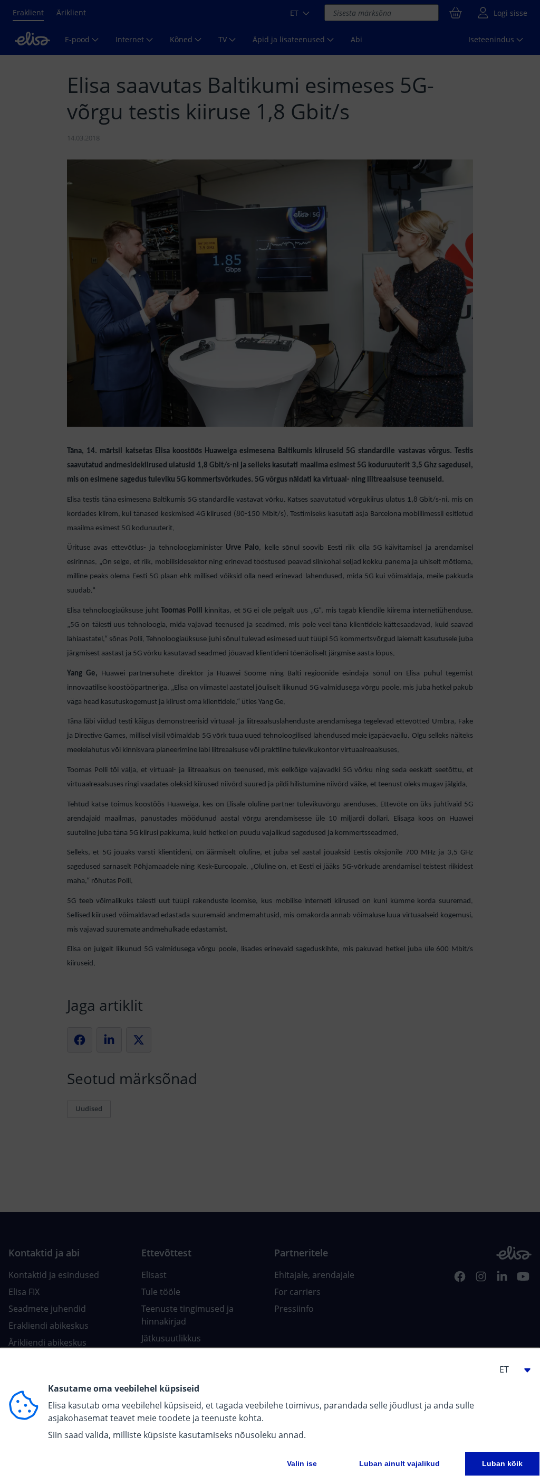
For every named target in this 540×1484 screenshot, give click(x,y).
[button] (510, 1369)
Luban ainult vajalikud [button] (399, 1463)
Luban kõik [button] (502, 1463)
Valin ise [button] (302, 1463)
